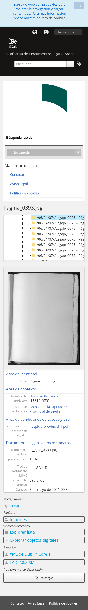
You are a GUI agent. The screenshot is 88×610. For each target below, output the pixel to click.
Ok (79, 5)
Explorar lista (22, 532)
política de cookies (51, 18)
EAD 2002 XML (23, 562)
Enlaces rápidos (46, 32)
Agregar (14, 506)
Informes (18, 519)
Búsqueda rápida (19, 137)
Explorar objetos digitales (33, 540)
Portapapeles (79, 64)
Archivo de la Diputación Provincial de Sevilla (49, 408)
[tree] (44, 237)
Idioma (34, 32)
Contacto (17, 174)
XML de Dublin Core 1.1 (31, 554)
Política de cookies (24, 193)
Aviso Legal (19, 183)
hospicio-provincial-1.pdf (49, 426)
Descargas (46, 578)
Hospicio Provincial (44, 396)
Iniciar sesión (67, 32)
